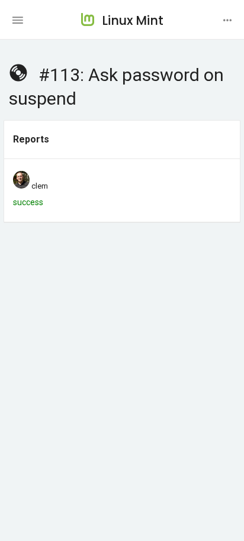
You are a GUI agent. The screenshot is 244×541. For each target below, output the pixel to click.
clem (39, 186)
